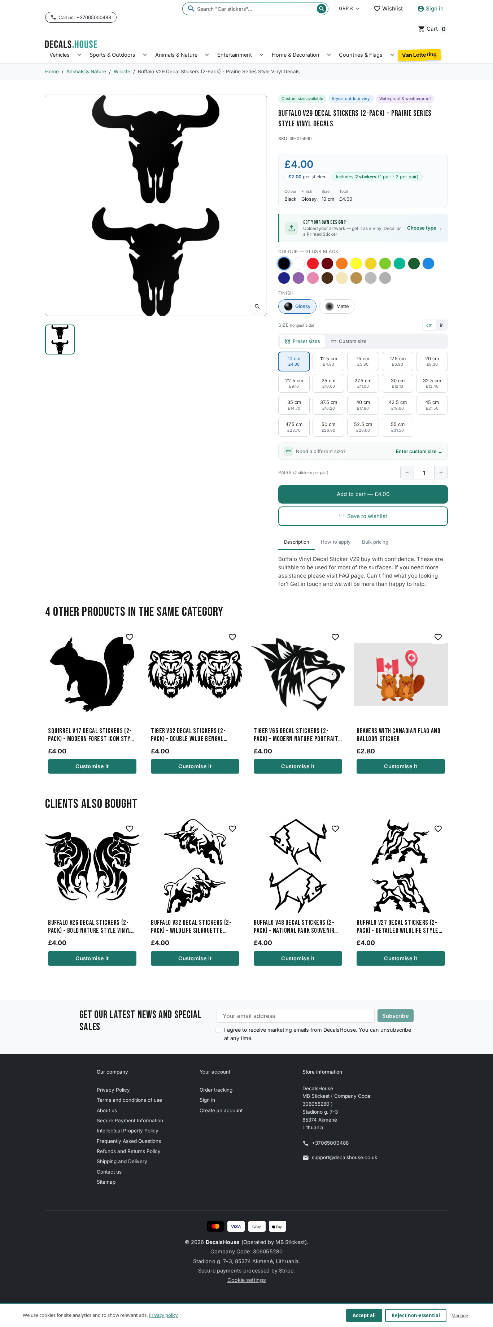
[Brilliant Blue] (284, 278)
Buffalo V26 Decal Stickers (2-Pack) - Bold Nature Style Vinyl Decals (89, 927)
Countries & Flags (361, 55)
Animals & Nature (176, 55)
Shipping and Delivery (122, 1161)
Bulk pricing (375, 542)
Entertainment (234, 55)
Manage (459, 1315)
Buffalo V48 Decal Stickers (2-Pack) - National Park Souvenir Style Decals (294, 927)
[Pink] (313, 278)
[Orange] (342, 263)
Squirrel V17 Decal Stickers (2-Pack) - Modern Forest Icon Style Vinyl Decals (92, 735)
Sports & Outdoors (112, 55)
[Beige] (342, 278)
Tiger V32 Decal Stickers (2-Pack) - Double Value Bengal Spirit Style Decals (188, 735)
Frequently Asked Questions (129, 1141)
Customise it (92, 766)
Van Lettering (419, 54)
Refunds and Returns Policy (129, 1151)
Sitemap (106, 1182)
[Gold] (356, 278)
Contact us (109, 1172)
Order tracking (216, 1090)
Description (296, 542)
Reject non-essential (416, 1315)
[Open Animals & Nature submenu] (207, 55)
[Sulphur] (356, 263)
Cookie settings (246, 1280)
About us (107, 1110)
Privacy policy (163, 1315)
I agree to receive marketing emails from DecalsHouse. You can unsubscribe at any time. (317, 1034)
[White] (298, 263)
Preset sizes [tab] (306, 341)
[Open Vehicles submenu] (79, 55)
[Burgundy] (327, 263)
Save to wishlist (363, 516)
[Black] (284, 263)
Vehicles (59, 55)
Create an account (221, 1110)
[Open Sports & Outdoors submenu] (145, 55)
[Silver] (370, 278)
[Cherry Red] (313, 263)
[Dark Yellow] (370, 263)
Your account (215, 1072)
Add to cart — (363, 494)
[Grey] (385, 278)
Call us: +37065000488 (84, 17)
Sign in (207, 1100)
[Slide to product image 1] (60, 339)
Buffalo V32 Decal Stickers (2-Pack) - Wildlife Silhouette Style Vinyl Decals (191, 927)
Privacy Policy (113, 1090)
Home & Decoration (295, 55)
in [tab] (442, 325)
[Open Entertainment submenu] (261, 55)
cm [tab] (429, 325)
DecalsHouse (223, 1242)
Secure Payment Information (130, 1120)
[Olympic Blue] (428, 263)
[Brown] (327, 278)
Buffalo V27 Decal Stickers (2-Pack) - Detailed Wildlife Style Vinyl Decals (398, 927)
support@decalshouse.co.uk (344, 1157)
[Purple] (298, 278)
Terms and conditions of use (129, 1100)
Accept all (364, 1315)
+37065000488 (330, 1143)
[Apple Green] (385, 263)
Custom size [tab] (353, 341)
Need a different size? (369, 451)
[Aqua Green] (399, 263)
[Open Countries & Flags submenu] (392, 55)
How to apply (335, 542)
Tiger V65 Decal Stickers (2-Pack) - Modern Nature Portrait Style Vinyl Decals (296, 735)
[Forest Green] (414, 263)
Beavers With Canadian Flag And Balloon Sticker (398, 735)
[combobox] (255, 9)
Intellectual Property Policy (127, 1131)
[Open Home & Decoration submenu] (329, 55)
